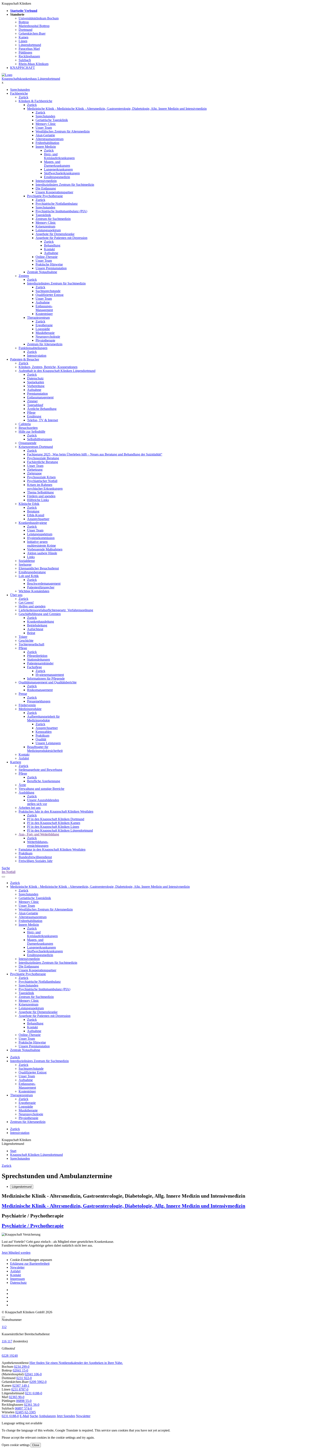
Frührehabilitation (47, 143)
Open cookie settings (16, 1445)
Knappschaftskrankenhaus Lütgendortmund (31, 78)
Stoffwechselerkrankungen (62, 173)
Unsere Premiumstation (51, 268)
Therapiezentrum (38, 317)
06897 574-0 (23, 1408)
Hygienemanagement (50, 674)
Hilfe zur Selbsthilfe (32, 431)
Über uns (16, 595)
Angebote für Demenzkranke (55, 234)
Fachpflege (34, 667)
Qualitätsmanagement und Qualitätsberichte (48, 682)
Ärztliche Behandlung (41, 409)
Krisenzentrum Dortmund (36, 447)
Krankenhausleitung (40, 621)
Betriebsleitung (37, 625)
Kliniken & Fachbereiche (35, 101)
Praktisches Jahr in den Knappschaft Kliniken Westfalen (56, 811)
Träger (23, 636)
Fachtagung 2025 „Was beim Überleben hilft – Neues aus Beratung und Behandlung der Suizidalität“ (94, 454)
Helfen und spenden (32, 606)
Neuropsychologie (48, 336)
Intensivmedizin (46, 181)
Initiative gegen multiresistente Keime (41, 543)
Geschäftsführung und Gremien (40, 614)
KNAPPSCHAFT (22, 67)
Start (13, 1151)
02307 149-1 (20, 1385)
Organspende (27, 443)
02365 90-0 (16, 1397)
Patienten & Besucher (24, 359)
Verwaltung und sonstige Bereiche (41, 788)
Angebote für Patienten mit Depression (61, 238)
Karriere (15, 762)
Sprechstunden (20, 89)
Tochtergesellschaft (31, 644)
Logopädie (43, 329)
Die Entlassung (46, 188)
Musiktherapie (45, 333)
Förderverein (27, 705)
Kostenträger (44, 314)
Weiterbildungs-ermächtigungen (37, 843)
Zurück (23, 97)
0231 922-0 (24, 1378)
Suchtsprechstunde (48, 291)
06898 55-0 (24, 1401)
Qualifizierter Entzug (49, 295)
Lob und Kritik (29, 576)
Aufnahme (51, 253)
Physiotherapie (45, 340)
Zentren (24, 276)
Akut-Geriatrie (45, 135)
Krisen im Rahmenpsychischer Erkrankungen (45, 486)
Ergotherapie (44, 325)
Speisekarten (35, 382)
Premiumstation (37, 393)
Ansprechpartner (38, 519)
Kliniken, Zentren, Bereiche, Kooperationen (48, 367)
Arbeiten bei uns (30, 807)
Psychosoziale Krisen (41, 477)
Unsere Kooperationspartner (54, 192)
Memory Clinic (46, 124)
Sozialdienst (27, 561)
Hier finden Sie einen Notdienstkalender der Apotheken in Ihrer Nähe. (76, 1363)
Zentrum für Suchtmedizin (53, 219)
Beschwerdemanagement (44, 583)
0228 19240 (10, 1355)
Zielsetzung (35, 469)
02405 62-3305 (25, 1412)
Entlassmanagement (40, 397)
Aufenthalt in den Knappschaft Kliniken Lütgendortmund (57, 371)
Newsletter (17, 1267)
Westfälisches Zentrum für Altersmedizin (63, 131)
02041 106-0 (33, 1374)
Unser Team (44, 127)
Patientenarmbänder (40, 663)
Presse (23, 693)
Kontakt (49, 249)
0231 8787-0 (19, 1389)
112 (4, 1327)
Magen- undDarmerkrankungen (57, 163)
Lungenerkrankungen (58, 169)
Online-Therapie (47, 257)
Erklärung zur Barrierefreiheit (30, 1263)
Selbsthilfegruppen (39, 439)
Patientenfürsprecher (40, 587)
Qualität (41, 739)
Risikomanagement (40, 690)
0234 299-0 (21, 1366)
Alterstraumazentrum (49, 139)
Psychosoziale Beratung (43, 458)
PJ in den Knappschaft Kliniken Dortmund (55, 819)
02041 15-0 (20, 1370)
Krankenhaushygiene (33, 523)
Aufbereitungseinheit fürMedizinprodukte (43, 718)
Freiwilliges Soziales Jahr (35, 861)
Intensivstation (36, 355)
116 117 (7, 1341)
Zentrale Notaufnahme (42, 272)
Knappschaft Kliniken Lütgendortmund (36, 1154)
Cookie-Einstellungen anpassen (31, 1260)
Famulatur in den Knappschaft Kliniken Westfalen (52, 849)
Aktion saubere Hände (42, 553)
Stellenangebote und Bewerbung (40, 769)
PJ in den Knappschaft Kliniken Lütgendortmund (60, 830)
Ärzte (22, 785)
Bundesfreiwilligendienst (35, 857)
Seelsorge (25, 564)
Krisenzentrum (45, 226)
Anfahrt (24, 758)
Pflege (31, 412)
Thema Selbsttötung (40, 492)
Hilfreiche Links (38, 500)
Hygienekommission (41, 538)
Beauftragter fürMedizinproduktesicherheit (45, 748)
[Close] (3, 1317)
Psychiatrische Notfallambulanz (57, 203)
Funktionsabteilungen (33, 348)
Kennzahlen (44, 731)
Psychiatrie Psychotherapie (45, 196)
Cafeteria (25, 424)
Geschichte (26, 640)
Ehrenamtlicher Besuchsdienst (39, 568)
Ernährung (34, 416)
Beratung (33, 511)
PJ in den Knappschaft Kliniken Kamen (53, 823)
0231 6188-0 (33, 1393)
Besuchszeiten (28, 428)
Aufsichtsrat (35, 629)
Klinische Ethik (29, 504)
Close (35, 1445)
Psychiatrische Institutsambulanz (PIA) (61, 211)
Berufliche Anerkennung (43, 781)
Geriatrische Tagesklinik (52, 120)
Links (31, 557)
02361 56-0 (31, 1404)
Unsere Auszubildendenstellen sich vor (43, 802)
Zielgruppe (34, 473)
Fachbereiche (19, 93)
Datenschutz (35, 378)
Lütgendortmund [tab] (22, 1186)
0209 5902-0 (38, 1382)
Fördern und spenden (41, 496)
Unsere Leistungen (48, 743)
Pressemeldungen (38, 701)
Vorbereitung (35, 386)
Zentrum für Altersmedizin (44, 344)
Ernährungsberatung (32, 572)
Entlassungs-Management (44, 308)
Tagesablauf (35, 405)
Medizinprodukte (30, 709)
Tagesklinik (43, 215)
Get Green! (26, 602)
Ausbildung (26, 792)
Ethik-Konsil (35, 515)
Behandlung (52, 245)
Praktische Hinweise (49, 264)
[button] (10, 1416)
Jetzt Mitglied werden (16, 1252)
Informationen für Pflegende (46, 678)
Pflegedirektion (37, 655)
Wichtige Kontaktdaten (34, 591)
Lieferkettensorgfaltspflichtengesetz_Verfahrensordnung (56, 610)
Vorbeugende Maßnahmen (44, 549)
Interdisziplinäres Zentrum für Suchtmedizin (65, 184)
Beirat (31, 633)
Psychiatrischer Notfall (42, 481)
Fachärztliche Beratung (42, 462)
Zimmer (32, 401)
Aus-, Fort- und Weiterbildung (39, 834)
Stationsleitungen (38, 659)
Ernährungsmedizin (57, 177)
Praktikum (42, 735)
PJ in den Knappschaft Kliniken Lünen (53, 826)
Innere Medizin (46, 146)
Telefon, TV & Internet (42, 420)
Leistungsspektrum (48, 230)
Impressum (17, 1279)
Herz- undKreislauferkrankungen (59, 156)
